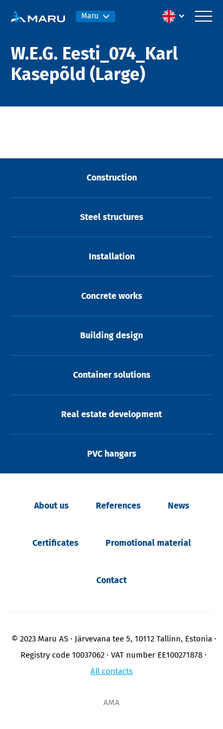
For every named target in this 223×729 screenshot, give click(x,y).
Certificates (55, 543)
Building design (111, 335)
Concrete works (111, 296)
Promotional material (148, 543)
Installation (112, 256)
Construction (112, 177)
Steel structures (111, 217)
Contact (111, 580)
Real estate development (111, 414)
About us (51, 505)
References (118, 505)
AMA (111, 702)
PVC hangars (111, 454)
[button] (175, 16)
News (178, 505)
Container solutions (111, 375)
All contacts (111, 671)
